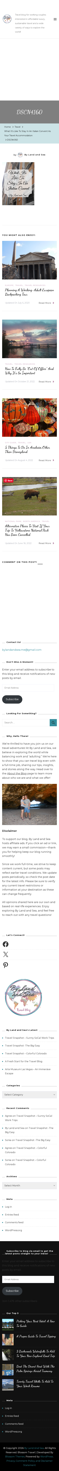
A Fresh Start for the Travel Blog (23, 1061)
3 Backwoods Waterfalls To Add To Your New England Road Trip (35, 1353)
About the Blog (17, 773)
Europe (9, 285)
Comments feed (14, 1222)
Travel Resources (35, 285)
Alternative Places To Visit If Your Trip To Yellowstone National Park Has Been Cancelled (27, 530)
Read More (45, 303)
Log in (8, 1206)
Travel (17, 127)
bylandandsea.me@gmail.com (22, 649)
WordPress (46, 1456)
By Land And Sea (29, 8)
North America (31, 521)
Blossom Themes (15, 1456)
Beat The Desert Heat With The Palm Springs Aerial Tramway (35, 1368)
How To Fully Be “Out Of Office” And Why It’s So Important (29, 371)
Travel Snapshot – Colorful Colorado (26, 1053)
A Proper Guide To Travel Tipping (36, 1336)
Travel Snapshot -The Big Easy (22, 1045)
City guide (10, 442)
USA (29, 442)
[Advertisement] (29, 69)
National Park (13, 521)
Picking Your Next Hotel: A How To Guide (35, 1323)
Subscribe (12, 699)
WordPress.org (13, 1230)
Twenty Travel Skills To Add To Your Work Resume (34, 1384)
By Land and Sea (35, 154)
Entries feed (12, 1214)
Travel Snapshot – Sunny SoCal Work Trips (29, 1038)
